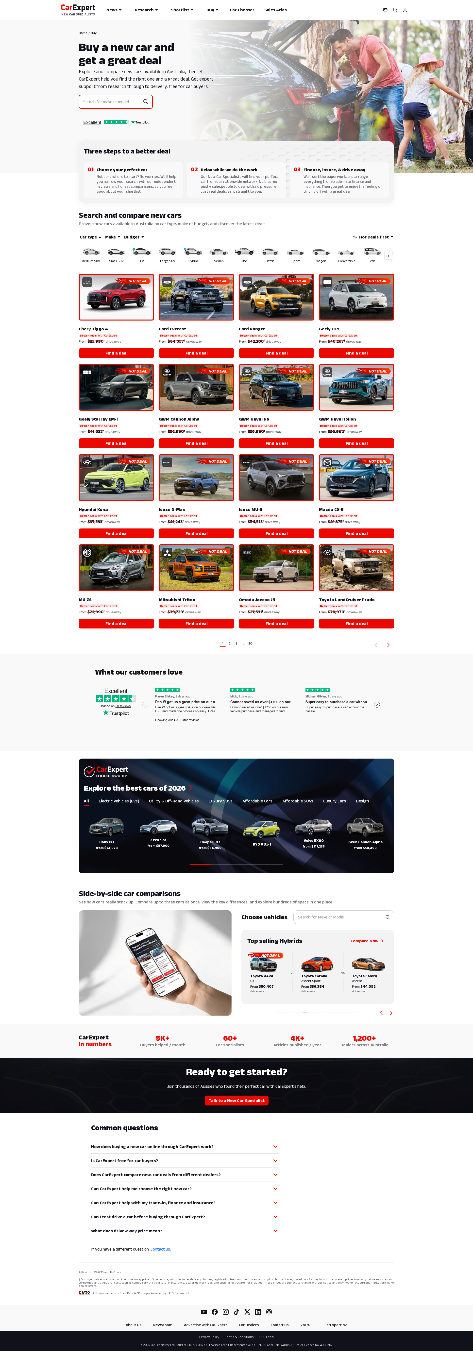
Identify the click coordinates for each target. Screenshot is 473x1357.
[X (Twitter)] (247, 1312)
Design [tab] (362, 800)
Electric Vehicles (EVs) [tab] (119, 800)
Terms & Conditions (239, 1337)
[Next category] (391, 1013)
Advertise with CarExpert (205, 1325)
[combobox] (112, 101)
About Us (133, 1325)
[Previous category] (381, 1013)
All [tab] (86, 800)
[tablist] (236, 802)
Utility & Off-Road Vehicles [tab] (174, 800)
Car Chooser (242, 9)
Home (83, 33)
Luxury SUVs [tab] (221, 800)
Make (110, 237)
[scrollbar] (236, 864)
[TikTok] (236, 1312)
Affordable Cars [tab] (257, 800)
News (112, 9)
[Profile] (405, 10)
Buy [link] (94, 33)
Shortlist (180, 9)
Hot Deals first (374, 237)
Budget (131, 237)
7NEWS (307, 1325)
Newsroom (162, 1325)
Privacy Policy (209, 1337)
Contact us (160, 1249)
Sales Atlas (275, 9)
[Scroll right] (385, 256)
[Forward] (389, 645)
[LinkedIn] (258, 1312)
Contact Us (280, 1325)
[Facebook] (215, 1312)
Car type (88, 237)
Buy (210, 9)
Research (144, 9)
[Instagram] (226, 1312)
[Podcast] (269, 1312)
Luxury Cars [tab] (334, 800)
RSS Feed (266, 1337)
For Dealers (249, 1325)
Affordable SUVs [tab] (297, 800)
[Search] (395, 10)
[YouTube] (204, 1312)
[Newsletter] (385, 10)
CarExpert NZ (335, 1325)
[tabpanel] (236, 838)
